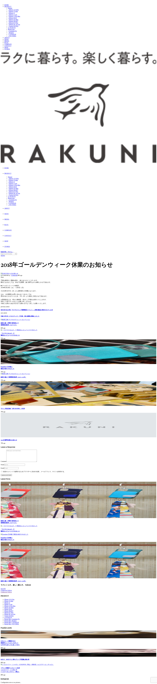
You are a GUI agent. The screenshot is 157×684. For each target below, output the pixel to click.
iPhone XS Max (9, 607)
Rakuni (10, 8)
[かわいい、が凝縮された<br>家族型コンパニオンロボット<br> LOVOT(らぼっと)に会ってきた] (78, 638)
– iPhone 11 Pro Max (14, 16)
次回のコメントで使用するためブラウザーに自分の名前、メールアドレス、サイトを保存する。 (34, 471)
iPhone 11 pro (8, 604)
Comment (3, 461)
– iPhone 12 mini (13, 11)
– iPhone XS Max (13, 19)
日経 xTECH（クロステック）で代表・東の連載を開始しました (20, 316)
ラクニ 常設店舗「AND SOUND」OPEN (13, 408)
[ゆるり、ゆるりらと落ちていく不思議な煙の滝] (78, 656)
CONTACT (7, 46)
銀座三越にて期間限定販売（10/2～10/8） (13, 377)
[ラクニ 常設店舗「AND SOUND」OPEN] (78, 405)
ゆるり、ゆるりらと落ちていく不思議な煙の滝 (15, 659)
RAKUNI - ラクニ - (7, 252)
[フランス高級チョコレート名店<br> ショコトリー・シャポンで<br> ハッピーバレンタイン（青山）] (27, 664)
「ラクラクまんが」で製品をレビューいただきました (10, 334)
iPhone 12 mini (8, 601)
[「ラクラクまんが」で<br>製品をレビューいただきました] (19, 330)
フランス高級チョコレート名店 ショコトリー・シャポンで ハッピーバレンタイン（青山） (10, 670)
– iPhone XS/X (12, 18)
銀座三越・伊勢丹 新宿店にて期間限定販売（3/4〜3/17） (10, 324)
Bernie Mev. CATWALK (11, 622)
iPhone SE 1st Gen (9, 614)
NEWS (6, 39)
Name (2, 464)
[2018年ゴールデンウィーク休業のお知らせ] (9, 273)
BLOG (6, 42)
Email (2, 468)
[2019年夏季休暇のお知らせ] (78, 437)
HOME (6, 5)
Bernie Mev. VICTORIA (11, 624)
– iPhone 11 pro (12, 14)
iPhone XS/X (8, 609)
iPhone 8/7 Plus (8, 612)
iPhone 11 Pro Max (9, 606)
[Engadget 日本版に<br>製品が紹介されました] (78, 363)
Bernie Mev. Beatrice (10, 621)
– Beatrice (11, 32)
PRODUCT (7, 6)
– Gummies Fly (12, 31)
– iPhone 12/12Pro (13, 10)
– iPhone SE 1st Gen (14, 24)
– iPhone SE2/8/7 (13, 21)
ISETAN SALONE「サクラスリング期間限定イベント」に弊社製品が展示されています (27, 310)
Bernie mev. (11, 29)
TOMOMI (14, 275)
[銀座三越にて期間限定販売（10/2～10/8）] (15, 373)
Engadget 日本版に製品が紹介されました (7, 367)
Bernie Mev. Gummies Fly (12, 619)
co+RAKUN (12, 28)
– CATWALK (12, 34)
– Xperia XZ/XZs (13, 26)
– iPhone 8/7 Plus (13, 23)
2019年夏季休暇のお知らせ (9, 440)
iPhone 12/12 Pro (9, 599)
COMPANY (8, 44)
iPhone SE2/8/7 (8, 611)
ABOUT (7, 37)
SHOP (6, 47)
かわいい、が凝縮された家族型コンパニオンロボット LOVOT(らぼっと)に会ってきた (10, 643)
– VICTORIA (12, 36)
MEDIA (6, 41)
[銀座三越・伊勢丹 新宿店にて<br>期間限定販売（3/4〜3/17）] (15, 319)
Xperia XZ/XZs (9, 616)
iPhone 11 (7, 603)
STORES (7, 49)
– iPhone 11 (11, 13)
